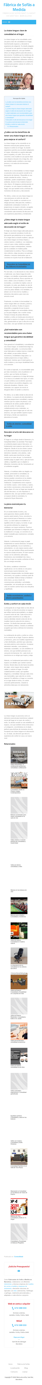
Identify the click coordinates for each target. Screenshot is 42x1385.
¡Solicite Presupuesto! (19, 1266)
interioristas (8, 1284)
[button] (5, 22)
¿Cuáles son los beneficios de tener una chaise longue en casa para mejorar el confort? (18, 104)
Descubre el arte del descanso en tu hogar (18, 120)
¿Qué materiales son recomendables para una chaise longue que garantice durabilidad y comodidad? (19, 115)
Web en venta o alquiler (19, 1303)
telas (15, 1291)
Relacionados (13, 126)
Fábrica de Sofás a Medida (19, 7)
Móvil (19, 1321)
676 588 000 (20, 1308)
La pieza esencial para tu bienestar (16, 122)
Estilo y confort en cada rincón (15, 124)
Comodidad (18, 1256)
